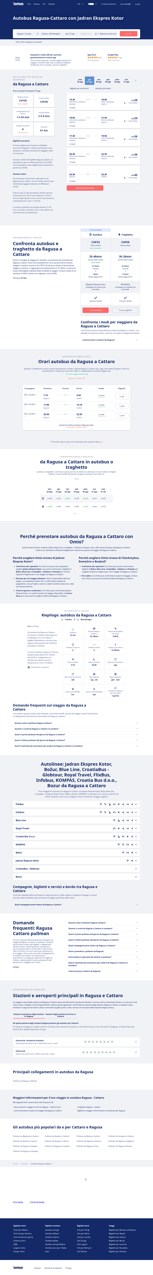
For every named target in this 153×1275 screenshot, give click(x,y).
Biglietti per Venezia (117, 1251)
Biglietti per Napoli (117, 1233)
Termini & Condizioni (53, 1268)
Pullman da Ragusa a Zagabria (121, 1141)
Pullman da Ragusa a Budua (120, 1146)
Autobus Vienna (52, 1237)
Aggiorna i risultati (75, 378)
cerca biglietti (23, 104)
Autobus (37, 4)
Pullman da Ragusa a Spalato (25, 1146)
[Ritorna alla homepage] (20, 4)
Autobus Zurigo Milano (55, 1244)
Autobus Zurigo (52, 1230)
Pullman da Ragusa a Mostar (25, 1081)
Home (15, 1164)
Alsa (47, 1251)
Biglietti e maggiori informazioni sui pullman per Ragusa (101, 1110)
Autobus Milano (52, 1233)
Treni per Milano (20, 1230)
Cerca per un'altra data (76, 427)
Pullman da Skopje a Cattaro (57, 1141)
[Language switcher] (92, 4)
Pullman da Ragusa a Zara (87, 1146)
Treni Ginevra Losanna (23, 1237)
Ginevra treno (19, 1240)
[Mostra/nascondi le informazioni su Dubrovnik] (136, 1052)
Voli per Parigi (83, 1230)
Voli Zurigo (82, 1240)
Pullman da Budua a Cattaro (88, 1136)
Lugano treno (19, 1248)
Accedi (137, 4)
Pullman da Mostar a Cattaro (25, 1141)
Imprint (37, 1268)
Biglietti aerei (83, 1225)
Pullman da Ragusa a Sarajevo (25, 1151)
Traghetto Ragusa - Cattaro (88, 1107)
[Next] (135, 81)
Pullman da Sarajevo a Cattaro (121, 1136)
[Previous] (42, 490)
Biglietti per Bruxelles (118, 1248)
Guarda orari (23, 132)
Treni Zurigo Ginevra (22, 1233)
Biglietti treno (19, 1225)
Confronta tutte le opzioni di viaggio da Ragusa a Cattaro (38, 1110)
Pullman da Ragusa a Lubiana (57, 1146)
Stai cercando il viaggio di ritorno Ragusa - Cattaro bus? (37, 1107)
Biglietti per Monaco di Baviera (122, 1230)
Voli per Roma (83, 1233)
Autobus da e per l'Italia (55, 1248)
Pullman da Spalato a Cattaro (57, 1136)
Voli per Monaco (84, 1248)
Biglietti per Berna (117, 1240)
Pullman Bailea (51, 1240)
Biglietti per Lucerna (118, 1244)
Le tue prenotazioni (108, 4)
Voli (44, 4)
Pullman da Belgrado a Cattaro (26, 1136)
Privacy (69, 1268)
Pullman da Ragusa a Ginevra (88, 1141)
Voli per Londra (84, 1237)
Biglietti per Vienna (117, 1237)
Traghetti (51, 4)
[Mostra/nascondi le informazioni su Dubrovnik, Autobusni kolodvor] (136, 1042)
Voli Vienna (82, 1251)
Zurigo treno (19, 1251)
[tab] (79, 88)
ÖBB (15, 1244)
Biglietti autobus (52, 1225)
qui (101, 442)
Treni (29, 4)
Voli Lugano (82, 1244)
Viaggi (111, 1225)
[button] (71, 33)
